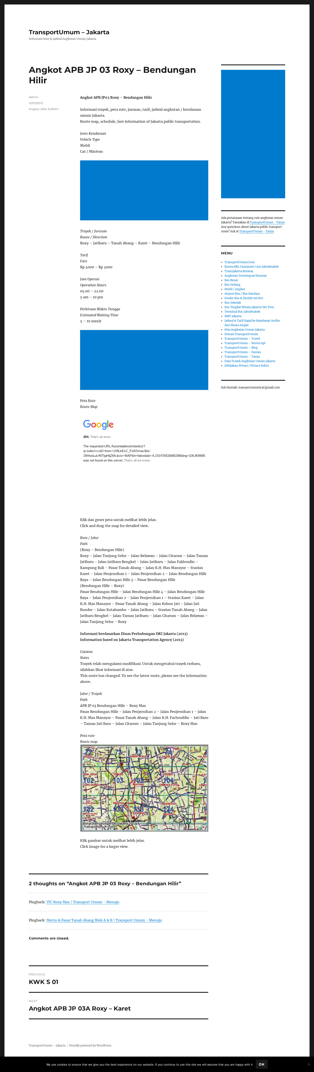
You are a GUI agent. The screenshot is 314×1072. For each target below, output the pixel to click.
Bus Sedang (232, 285)
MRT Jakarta (232, 316)
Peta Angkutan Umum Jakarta (244, 329)
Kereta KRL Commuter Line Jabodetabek (251, 267)
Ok (262, 1064)
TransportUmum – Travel (242, 338)
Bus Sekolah (232, 303)
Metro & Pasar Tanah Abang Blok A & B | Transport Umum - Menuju (104, 920)
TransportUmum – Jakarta (69, 32)
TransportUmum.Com (239, 262)
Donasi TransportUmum (241, 334)
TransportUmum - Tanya (267, 222)
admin (33, 97)
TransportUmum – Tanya (242, 356)
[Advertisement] (145, 191)
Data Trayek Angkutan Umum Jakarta (249, 361)
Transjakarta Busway (238, 271)
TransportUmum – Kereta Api (244, 343)
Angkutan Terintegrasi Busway (245, 276)
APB (43, 109)
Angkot (34, 109)
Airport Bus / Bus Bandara (242, 294)
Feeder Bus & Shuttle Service (243, 298)
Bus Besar (231, 280)
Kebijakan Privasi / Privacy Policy (246, 365)
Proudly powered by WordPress (90, 1045)
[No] (309, 1064)
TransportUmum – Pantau (242, 352)
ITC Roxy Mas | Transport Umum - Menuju (83, 902)
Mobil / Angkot (234, 289)
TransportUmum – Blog (241, 347)
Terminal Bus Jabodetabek (242, 312)
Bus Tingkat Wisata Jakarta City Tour (249, 307)
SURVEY (53, 109)
